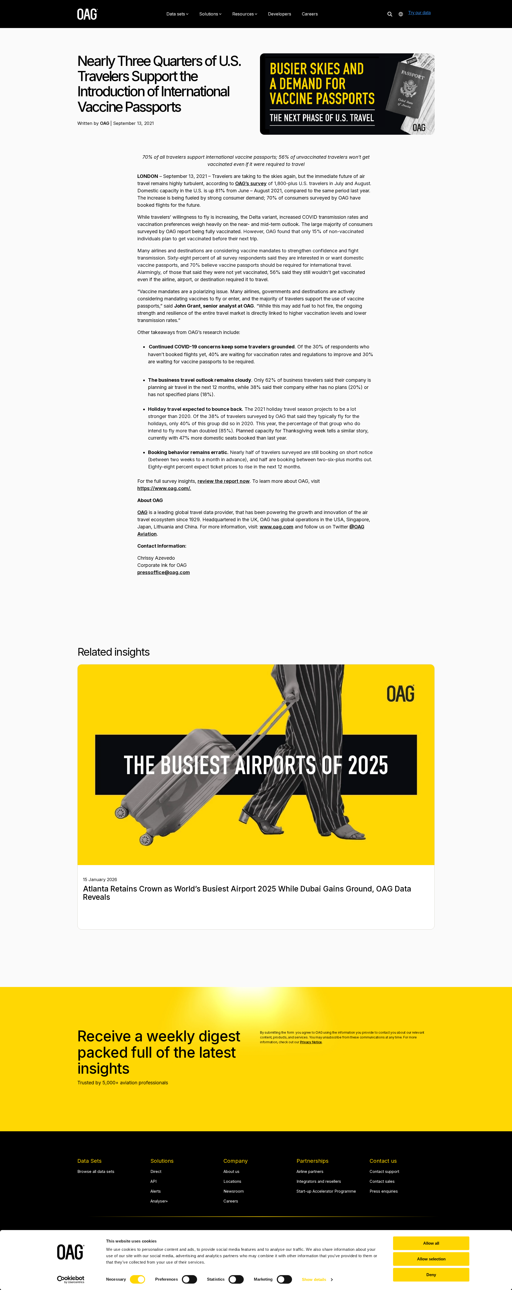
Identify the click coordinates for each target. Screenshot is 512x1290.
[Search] (389, 14)
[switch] (189, 1279)
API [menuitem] (153, 1182)
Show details (314, 1279)
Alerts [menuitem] (155, 1191)
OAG (105, 123)
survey (258, 183)
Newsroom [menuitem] (233, 1191)
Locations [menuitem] (232, 1182)
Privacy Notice (311, 1042)
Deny (431, 1274)
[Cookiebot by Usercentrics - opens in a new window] (70, 1280)
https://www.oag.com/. (164, 488)
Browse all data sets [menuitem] (95, 1172)
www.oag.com (276, 526)
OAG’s (242, 183)
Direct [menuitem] (155, 1172)
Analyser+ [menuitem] (159, 1201)
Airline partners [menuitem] (310, 1172)
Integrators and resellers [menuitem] (319, 1182)
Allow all (431, 1243)
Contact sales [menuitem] (382, 1182)
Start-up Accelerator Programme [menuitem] (326, 1191)
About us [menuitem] (231, 1172)
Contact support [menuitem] (384, 1172)
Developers (279, 14)
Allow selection (431, 1259)
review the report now (224, 481)
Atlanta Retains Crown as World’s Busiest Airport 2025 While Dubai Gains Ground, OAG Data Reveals (247, 893)
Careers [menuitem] (230, 1201)
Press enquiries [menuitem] (384, 1191)
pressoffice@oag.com (163, 572)
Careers (310, 14)
